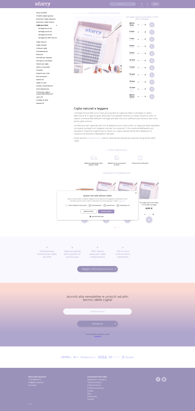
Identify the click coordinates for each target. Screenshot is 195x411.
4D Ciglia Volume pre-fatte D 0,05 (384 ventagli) (149, 204)
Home (75, 13)
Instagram (164, 379)
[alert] (97, 205)
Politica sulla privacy (95, 388)
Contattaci (32, 385)
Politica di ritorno (94, 385)
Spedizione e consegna (96, 380)
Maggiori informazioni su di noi (97, 269)
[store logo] (42, 4)
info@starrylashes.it (36, 382)
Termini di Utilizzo (94, 382)
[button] (78, 40)
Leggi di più (121, 201)
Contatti (90, 399)
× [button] (136, 193)
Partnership (92, 396)
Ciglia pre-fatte (83, 13)
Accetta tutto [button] (106, 211)
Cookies (90, 391)
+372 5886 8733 (34, 380)
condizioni (97, 336)
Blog (89, 394)
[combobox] (122, 4)
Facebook (158, 379)
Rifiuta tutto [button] (88, 211)
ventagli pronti (95, 138)
